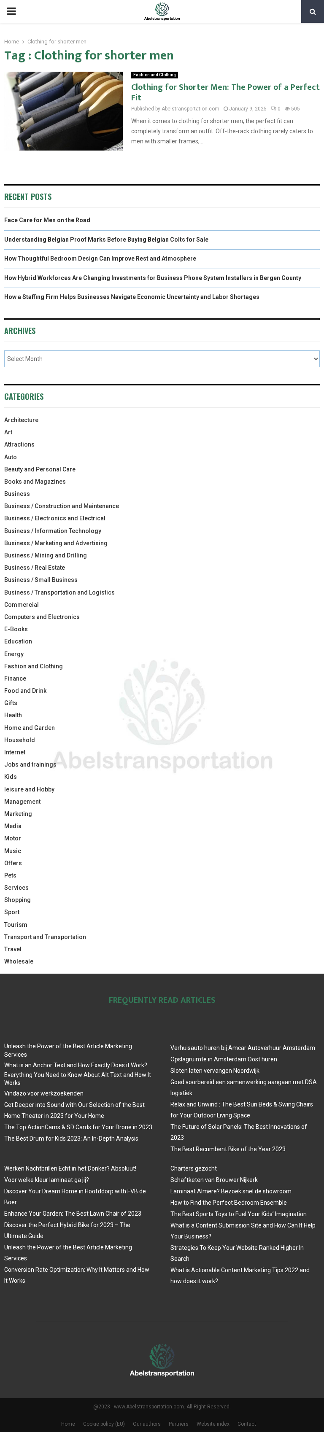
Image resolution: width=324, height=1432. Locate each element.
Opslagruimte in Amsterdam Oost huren (223, 1059)
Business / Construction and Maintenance (61, 506)
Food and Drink (25, 690)
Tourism (15, 924)
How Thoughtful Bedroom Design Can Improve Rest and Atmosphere (100, 258)
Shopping (17, 899)
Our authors (147, 1424)
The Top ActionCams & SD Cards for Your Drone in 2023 (78, 1127)
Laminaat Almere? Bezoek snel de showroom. (231, 1191)
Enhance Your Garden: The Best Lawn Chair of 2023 (72, 1213)
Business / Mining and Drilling (45, 555)
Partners (179, 1424)
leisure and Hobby (29, 789)
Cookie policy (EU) (104, 1424)
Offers (13, 863)
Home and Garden (29, 727)
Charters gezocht (193, 1168)
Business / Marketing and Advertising (56, 543)
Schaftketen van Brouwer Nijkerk (214, 1179)
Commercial (21, 604)
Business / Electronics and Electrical (54, 518)
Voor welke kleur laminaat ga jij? (46, 1179)
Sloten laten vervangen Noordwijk (214, 1070)
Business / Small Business (41, 579)
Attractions (19, 444)
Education (18, 641)
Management (22, 801)
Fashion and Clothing (154, 75)
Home (68, 1424)
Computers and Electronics (42, 617)
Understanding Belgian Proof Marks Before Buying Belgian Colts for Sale (106, 239)
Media (13, 826)
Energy (14, 654)
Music (12, 851)
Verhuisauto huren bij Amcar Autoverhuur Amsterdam (242, 1047)
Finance (15, 678)
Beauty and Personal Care (40, 469)
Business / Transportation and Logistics (59, 592)
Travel (13, 949)
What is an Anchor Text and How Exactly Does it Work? (75, 1065)
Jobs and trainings (30, 764)
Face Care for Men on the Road (47, 220)
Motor (12, 838)
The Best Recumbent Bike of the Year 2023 (228, 1149)
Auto (10, 457)
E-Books (16, 629)
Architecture (21, 420)
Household (19, 740)
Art (8, 432)
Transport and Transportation (45, 937)
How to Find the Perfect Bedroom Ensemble (228, 1202)
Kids (10, 776)
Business (17, 493)
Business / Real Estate (34, 567)
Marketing (18, 813)
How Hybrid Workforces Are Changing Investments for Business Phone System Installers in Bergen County (152, 278)
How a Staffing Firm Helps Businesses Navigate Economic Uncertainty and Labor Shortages (131, 296)
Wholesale (18, 961)
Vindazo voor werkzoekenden (44, 1093)
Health (13, 715)
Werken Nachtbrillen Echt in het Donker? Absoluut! (70, 1168)
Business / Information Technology (52, 531)
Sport (11, 912)
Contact (247, 1424)
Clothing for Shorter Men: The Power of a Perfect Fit (225, 92)
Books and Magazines (35, 481)
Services (16, 887)
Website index (213, 1424)
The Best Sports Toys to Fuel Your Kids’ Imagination (238, 1214)
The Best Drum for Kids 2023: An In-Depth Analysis (71, 1138)
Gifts (10, 703)
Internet (14, 752)
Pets (10, 875)
